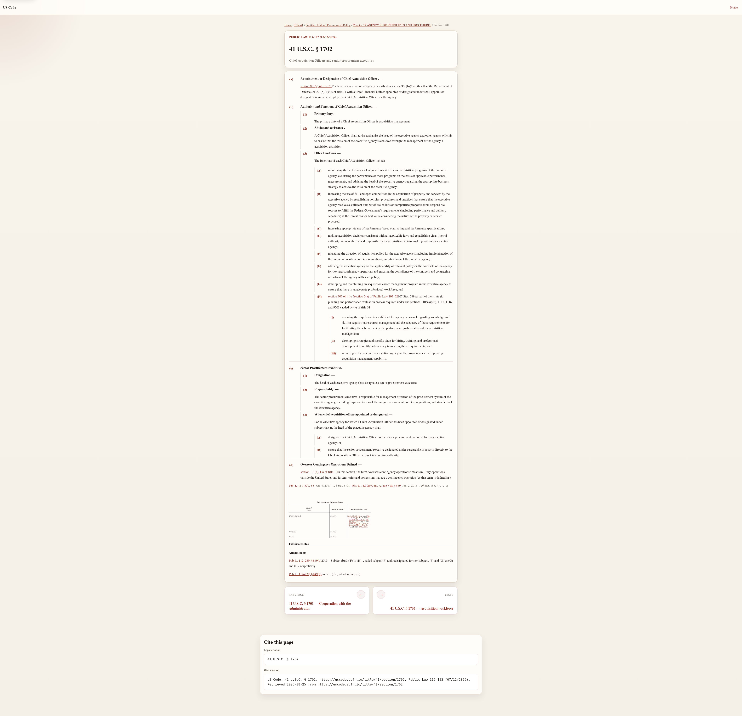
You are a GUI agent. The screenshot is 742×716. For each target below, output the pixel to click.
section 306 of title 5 (341, 296)
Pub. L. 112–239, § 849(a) (305, 560)
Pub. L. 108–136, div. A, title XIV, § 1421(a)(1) (358, 524)
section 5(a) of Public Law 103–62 (376, 296)
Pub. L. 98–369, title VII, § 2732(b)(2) (358, 520)
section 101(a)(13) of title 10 (318, 472)
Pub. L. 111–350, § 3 (301, 485)
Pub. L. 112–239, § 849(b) (305, 574)
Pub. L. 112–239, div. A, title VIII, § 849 (376, 485)
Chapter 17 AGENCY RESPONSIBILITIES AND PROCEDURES (392, 25)
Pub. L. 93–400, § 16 (353, 516)
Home (734, 7)
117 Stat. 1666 (362, 527)
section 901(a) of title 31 (316, 86)
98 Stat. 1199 (353, 523)
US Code (9, 7)
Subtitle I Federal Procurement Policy (328, 25)
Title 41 (298, 25)
